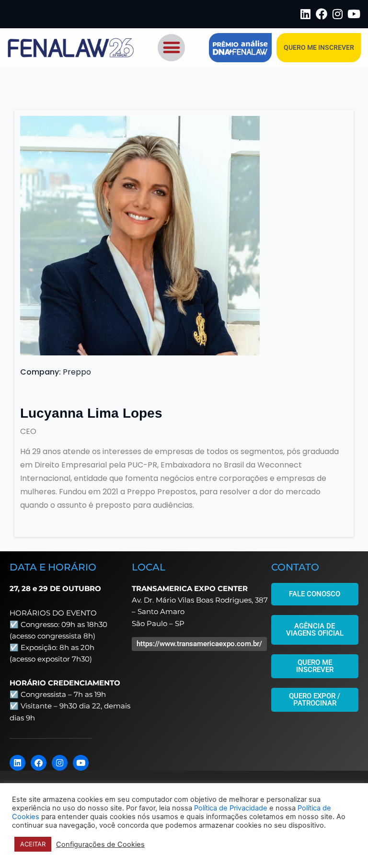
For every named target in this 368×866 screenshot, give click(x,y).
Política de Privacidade (230, 808)
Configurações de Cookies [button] (100, 844)
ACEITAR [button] (33, 844)
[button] (171, 47)
